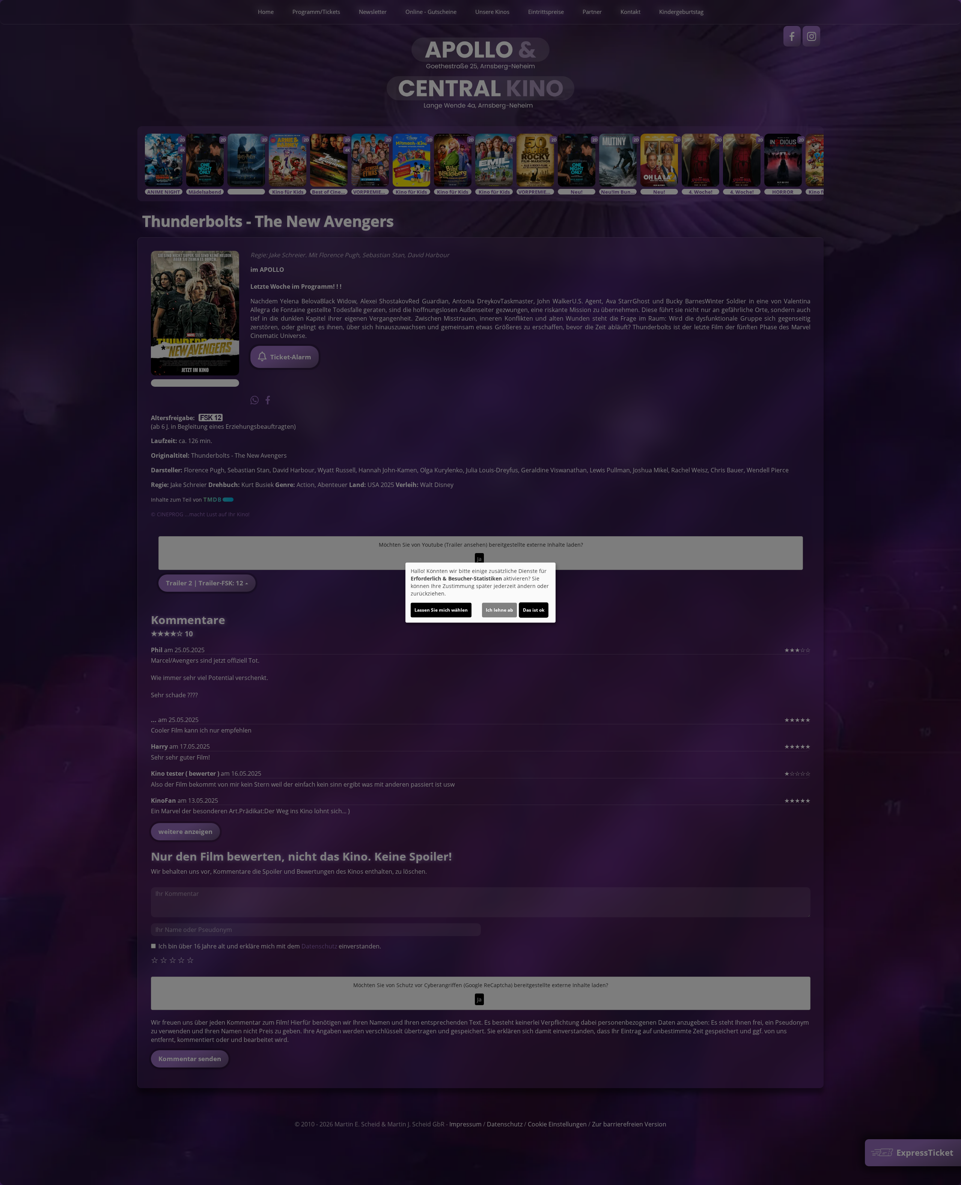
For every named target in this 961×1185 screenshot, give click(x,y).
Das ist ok (533, 610)
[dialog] (480, 592)
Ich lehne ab (499, 610)
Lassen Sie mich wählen (441, 610)
